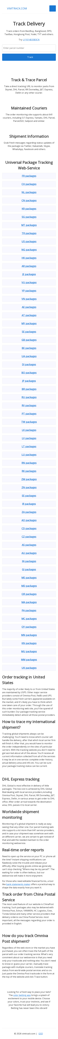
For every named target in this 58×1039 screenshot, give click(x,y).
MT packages (29, 225)
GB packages (29, 339)
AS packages (29, 544)
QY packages (29, 626)
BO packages (29, 372)
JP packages (29, 380)
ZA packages (29, 512)
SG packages (29, 216)
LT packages (29, 446)
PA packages (29, 610)
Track (30, 57)
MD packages (29, 585)
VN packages (29, 298)
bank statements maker (18, 884)
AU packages (29, 553)
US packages (29, 241)
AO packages (29, 520)
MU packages (29, 651)
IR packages (29, 503)
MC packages (29, 618)
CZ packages (29, 536)
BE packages (29, 348)
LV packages (29, 438)
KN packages (29, 643)
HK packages (29, 257)
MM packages (29, 659)
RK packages (29, 471)
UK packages (29, 667)
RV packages (29, 405)
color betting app (22, 995)
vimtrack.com (17, 8)
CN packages (29, 200)
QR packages (29, 594)
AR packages (29, 266)
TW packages (29, 421)
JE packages (29, 274)
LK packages (29, 430)
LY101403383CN (31, 39)
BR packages (29, 389)
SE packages (29, 331)
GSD (41, 1033)
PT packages (29, 413)
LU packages (29, 454)
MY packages (29, 323)
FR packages (29, 175)
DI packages (29, 364)
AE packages (29, 307)
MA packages (29, 602)
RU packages (29, 397)
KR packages (29, 208)
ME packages (29, 577)
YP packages (29, 290)
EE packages (29, 495)
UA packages (29, 356)
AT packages (29, 315)
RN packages (29, 462)
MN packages (29, 635)
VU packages (29, 282)
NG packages (29, 249)
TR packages (29, 233)
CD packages (29, 528)
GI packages (29, 569)
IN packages (29, 561)
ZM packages (29, 479)
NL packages (29, 192)
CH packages (29, 184)
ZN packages (29, 487)
